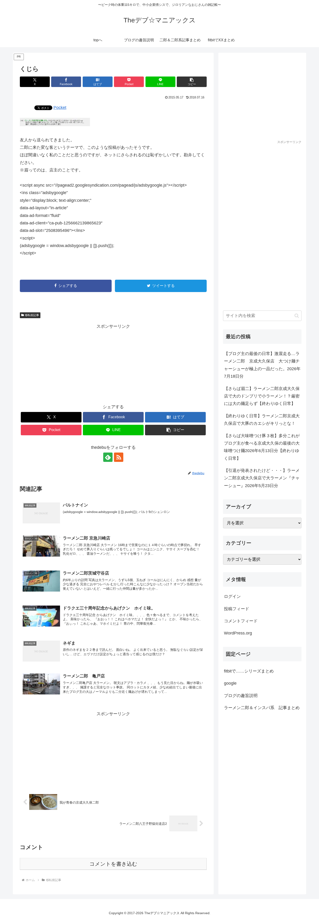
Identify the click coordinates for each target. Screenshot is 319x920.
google (230, 683)
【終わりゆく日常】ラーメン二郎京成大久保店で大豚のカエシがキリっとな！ (262, 420)
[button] (192, 82)
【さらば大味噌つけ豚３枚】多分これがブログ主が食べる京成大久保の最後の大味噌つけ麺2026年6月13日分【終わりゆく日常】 (262, 447)
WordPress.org (238, 633)
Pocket (59, 107)
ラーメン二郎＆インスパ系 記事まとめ (262, 707)
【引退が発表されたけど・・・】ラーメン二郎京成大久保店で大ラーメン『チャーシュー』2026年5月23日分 (262, 478)
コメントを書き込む (113, 864)
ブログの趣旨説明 (241, 695)
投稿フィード (236, 608)
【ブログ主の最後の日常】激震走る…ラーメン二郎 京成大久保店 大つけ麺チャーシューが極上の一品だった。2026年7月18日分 (262, 365)
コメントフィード (241, 621)
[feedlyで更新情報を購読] (108, 457)
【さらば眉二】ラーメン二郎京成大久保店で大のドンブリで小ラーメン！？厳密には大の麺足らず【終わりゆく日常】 (262, 396)
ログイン (232, 596)
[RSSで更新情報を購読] (118, 457)
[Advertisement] (113, 363)
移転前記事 (32, 315)
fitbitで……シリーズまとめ (249, 671)
